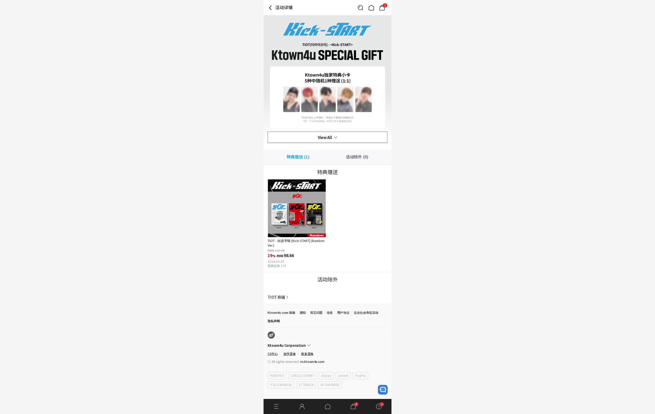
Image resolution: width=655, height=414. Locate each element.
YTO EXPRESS (281, 384)
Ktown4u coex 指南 (281, 312)
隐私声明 (274, 321)
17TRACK (306, 384)
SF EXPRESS (329, 384)
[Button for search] (360, 7)
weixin (343, 375)
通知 (303, 312)
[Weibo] (271, 335)
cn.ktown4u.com (312, 361)
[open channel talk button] (383, 390)
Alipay (326, 375)
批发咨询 (307, 353)
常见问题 (316, 312)
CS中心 (273, 353)
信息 (330, 312)
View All (325, 137)
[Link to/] (371, 7)
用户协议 (343, 312)
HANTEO (277, 375)
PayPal (360, 375)
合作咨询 (289, 353)
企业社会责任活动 (366, 312)
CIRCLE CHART (302, 375)
